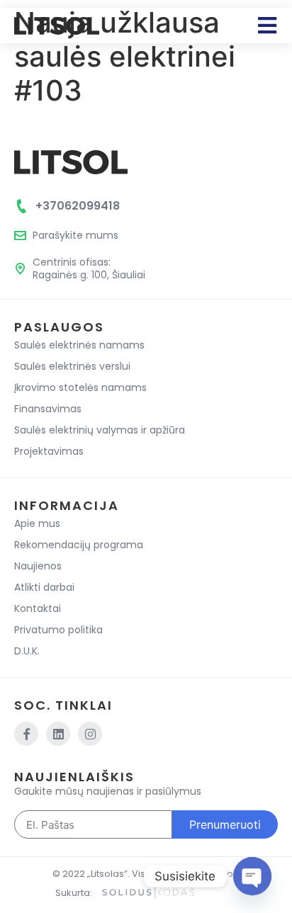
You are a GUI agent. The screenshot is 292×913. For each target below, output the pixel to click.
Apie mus (37, 523)
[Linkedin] (58, 734)
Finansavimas (48, 409)
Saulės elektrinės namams (79, 345)
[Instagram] (90, 734)
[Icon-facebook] (26, 734)
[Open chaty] (252, 876)
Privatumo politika (58, 630)
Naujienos (38, 566)
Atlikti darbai (44, 587)
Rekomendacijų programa (78, 545)
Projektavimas (49, 451)
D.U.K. (27, 651)
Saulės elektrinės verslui (72, 366)
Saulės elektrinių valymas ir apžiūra (99, 430)
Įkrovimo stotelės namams (80, 387)
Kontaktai (37, 608)
